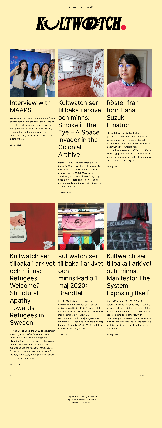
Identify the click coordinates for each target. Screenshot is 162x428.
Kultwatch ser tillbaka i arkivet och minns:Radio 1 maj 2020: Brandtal (80, 274)
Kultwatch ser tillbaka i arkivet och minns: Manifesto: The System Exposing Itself (129, 274)
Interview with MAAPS (30, 106)
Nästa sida (146, 375)
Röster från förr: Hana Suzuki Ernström (123, 114)
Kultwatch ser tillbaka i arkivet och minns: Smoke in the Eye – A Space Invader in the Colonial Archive (80, 128)
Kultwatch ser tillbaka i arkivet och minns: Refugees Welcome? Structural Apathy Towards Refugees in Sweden (32, 289)
